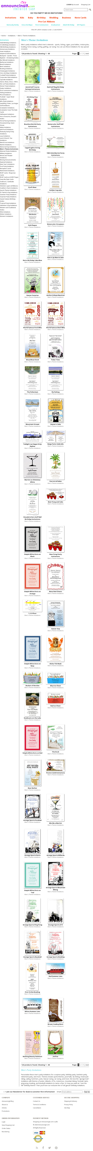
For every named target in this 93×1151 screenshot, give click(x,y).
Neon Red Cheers (55, 591)
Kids (22, 17)
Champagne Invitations (7, 71)
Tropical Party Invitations (8, 203)
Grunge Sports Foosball (32, 820)
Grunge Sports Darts (32, 855)
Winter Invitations (5, 214)
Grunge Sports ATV (55, 925)
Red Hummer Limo (55, 976)
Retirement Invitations (7, 171)
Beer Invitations (5, 66)
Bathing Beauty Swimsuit (32, 1056)
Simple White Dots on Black (32, 555)
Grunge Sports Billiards (56, 855)
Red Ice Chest (55, 706)
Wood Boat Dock (32, 360)
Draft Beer (32, 187)
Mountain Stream (32, 424)
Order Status (6, 1128)
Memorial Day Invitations (8, 147)
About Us (5, 1105)
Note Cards (80, 17)
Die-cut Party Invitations (7, 84)
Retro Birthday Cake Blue (32, 260)
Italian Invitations (5, 127)
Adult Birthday (68, 25)
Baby (30, 17)
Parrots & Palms (56, 481)
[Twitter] (49, 1147)
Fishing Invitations (5, 93)
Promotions (5, 1111)
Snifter (55, 1056)
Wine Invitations (5, 212)
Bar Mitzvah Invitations (7, 60)
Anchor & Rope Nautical (55, 295)
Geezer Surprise (32, 295)
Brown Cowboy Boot (55, 1024)
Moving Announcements (8, 160)
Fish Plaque (32, 225)
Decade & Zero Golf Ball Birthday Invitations (32, 518)
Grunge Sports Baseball (32, 957)
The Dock (55, 752)
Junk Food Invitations (6, 129)
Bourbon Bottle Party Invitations (32, 125)
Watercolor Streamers (55, 224)
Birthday (41, 17)
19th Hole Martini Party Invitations (55, 154)
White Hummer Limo (32, 1011)
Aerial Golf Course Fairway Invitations (32, 88)
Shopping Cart (85, 5)
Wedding (53, 17)
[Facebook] (43, 1147)
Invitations (10, 17)
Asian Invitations (5, 51)
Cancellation (37, 1108)
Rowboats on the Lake (32, 718)
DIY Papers (81, 25)
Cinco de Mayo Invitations (8, 73)
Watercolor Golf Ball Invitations (55, 125)
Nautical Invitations (6, 162)
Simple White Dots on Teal (32, 891)
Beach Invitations (5, 64)
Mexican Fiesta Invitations (8, 151)
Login (3, 1122)
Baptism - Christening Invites (9, 58)
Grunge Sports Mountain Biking (55, 889)
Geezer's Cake (55, 424)
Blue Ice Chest (55, 686)
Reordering (5, 1132)
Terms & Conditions (39, 1105)
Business (66, 17)
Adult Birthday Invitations (8, 43)
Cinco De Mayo (27, 25)
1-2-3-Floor (32, 613)
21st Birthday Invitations (7, 45)
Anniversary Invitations (7, 49)
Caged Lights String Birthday (32, 149)
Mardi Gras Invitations (7, 142)
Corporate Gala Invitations (8, 77)
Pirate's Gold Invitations (55, 773)
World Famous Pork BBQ (32, 328)
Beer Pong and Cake (55, 502)
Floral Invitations (5, 95)
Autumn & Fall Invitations (8, 53)
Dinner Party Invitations (7, 86)
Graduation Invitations (7, 108)
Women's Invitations (6, 216)
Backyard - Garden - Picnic (8, 56)
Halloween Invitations (7, 114)
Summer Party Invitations (8, 195)
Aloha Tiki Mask (55, 664)
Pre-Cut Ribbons (46, 21)
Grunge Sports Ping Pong (32, 925)
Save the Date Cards (6, 179)
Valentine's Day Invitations (8, 205)
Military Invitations (6, 153)
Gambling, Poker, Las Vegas (9, 103)
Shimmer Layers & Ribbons (9, 186)
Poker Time (55, 360)
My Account (72, 5)
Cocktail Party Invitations (8, 75)
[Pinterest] (56, 1147)
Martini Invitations (5, 145)
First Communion (41, 25)
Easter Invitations (5, 88)
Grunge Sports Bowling (56, 957)
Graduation (55, 25)
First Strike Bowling (32, 992)
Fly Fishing (56, 392)
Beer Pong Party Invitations (55, 555)
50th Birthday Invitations (8, 47)
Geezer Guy (55, 629)
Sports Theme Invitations (8, 190)
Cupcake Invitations (6, 80)
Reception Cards (5, 168)
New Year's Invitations (7, 164)
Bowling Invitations (6, 69)
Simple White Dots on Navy (32, 665)
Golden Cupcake (55, 190)
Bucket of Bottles (32, 686)
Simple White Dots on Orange (32, 592)
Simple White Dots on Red (32, 753)
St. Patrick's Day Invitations (8, 192)
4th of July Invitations (6, 101)
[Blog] (36, 1147)
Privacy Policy (68, 1105)
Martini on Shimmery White (32, 481)
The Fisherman (32, 392)
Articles (4, 1108)
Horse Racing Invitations (8, 121)
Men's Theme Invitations (9, 149)
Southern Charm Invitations (9, 188)
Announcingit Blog (7, 1101)
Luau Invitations (5, 136)
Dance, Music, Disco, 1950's (9, 82)
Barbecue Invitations (6, 62)
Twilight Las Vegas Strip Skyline (32, 445)
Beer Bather (32, 788)
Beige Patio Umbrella (56, 444)
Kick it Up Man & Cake (55, 257)
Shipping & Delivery (70, 1101)
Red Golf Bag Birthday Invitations (55, 88)
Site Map (67, 1108)
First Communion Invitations (9, 90)
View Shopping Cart (8, 1125)
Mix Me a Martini (55, 823)
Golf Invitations (5, 106)
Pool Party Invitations (7, 166)
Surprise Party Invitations (8, 197)
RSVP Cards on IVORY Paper (9, 177)
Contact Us (36, 1101)
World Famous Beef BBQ (55, 328)
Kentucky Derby (13, 25)
